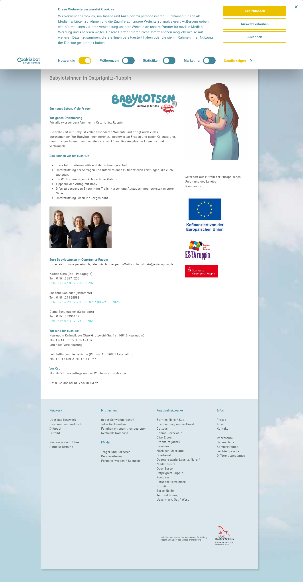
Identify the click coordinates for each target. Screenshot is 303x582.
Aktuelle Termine (61, 447)
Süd (181, 420)
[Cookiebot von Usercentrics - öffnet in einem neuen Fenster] (28, 60)
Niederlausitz (166, 464)
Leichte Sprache (228, 451)
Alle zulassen (254, 11)
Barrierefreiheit (227, 447)
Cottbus (162, 429)
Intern (221, 424)
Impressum (225, 438)
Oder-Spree (165, 468)
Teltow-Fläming (168, 495)
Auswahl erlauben (255, 24)
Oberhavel (164, 455)
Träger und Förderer (115, 452)
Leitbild (54, 433)
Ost (176, 499)
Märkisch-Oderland (170, 451)
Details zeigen (235, 61)
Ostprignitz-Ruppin (170, 473)
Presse (221, 420)
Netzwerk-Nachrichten (65, 442)
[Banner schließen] (296, 6)
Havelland (164, 446)
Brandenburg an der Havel (175, 424)
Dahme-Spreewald (169, 433)
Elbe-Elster (164, 437)
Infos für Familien (113, 424)
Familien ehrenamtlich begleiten (123, 429)
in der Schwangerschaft (117, 420)
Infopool (55, 429)
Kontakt (222, 429)
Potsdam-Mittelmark (171, 482)
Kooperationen (111, 456)
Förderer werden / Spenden (120, 461)
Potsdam (163, 477)
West (185, 499)
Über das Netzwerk (62, 420)
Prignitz (162, 486)
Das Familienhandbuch (65, 424)
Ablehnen (254, 37)
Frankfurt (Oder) (168, 442)
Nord (172, 420)
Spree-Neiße (165, 491)
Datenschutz (225, 442)
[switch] (128, 60)
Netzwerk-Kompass (114, 433)
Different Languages (231, 456)
